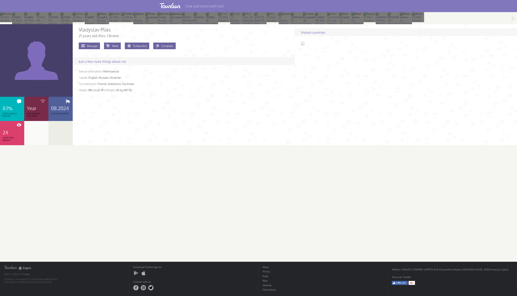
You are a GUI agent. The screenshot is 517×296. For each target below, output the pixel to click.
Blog (265, 280)
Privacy (266, 271)
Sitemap (267, 285)
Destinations (269, 289)
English (27, 268)
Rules (265, 276)
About (266, 267)
